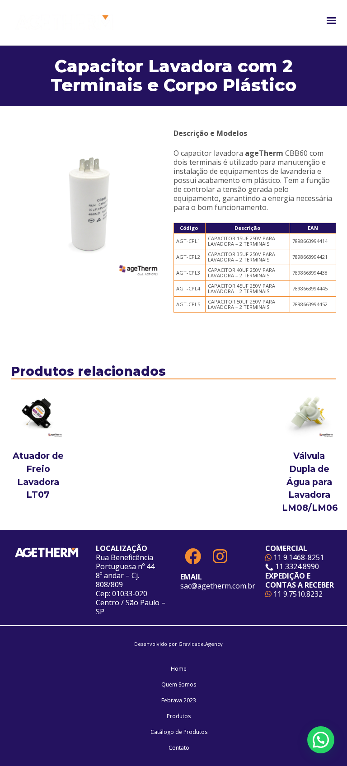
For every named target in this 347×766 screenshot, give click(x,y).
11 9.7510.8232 (297, 594)
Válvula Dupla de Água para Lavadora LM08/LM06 (310, 481)
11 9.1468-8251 (298, 557)
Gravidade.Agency (200, 643)
